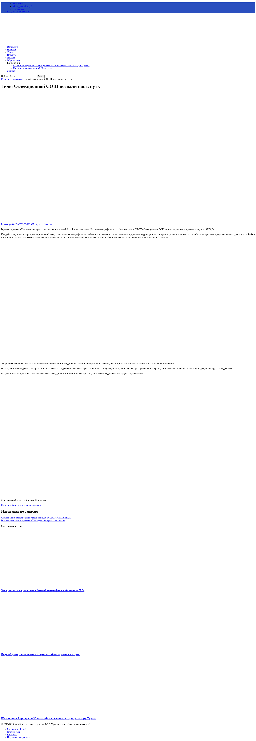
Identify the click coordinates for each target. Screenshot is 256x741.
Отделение (12, 47)
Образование (13, 60)
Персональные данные (18, 737)
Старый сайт (19, 9)
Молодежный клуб (22, 6)
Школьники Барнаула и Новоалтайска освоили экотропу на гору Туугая (48, 718)
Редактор (5, 224)
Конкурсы (17, 79)
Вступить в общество (18, 11)
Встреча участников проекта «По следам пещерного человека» (33, 520)
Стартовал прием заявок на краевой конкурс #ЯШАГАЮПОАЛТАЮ (36, 517)
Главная (5, 79)
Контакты (18, 3)
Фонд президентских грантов (26, 505)
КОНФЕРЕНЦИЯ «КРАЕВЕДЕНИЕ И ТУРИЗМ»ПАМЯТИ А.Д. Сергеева (51, 65)
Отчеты (11, 57)
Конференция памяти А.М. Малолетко (32, 68)
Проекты (11, 55)
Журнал (11, 71)
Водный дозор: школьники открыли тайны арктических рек (40, 654)
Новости (11, 49)
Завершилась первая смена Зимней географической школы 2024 (42, 590)
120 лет (11, 52)
